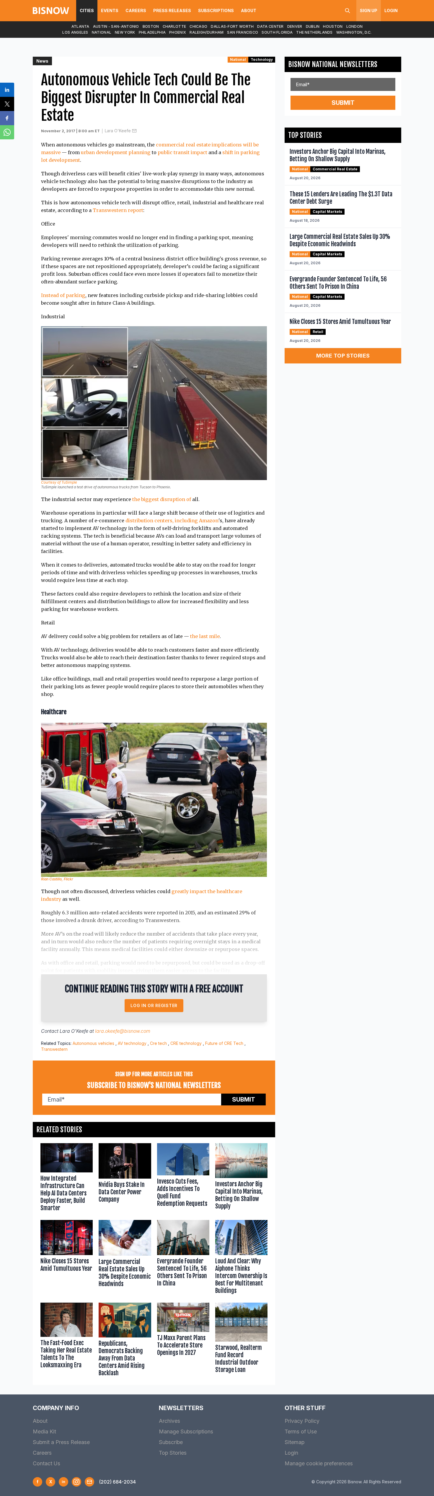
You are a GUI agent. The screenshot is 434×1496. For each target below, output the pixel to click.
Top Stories (173, 1453)
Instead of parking (63, 295)
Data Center (270, 26)
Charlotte (174, 26)
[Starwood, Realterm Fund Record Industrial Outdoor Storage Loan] (241, 1341)
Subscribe (171, 1442)
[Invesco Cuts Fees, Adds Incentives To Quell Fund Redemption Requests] (183, 1178)
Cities (87, 10)
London (354, 26)
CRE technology (186, 1043)
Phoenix (177, 32)
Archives (169, 1421)
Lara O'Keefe (118, 130)
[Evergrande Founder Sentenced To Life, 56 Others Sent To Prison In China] (183, 1258)
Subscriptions (216, 10)
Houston (332, 26)
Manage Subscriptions (186, 1431)
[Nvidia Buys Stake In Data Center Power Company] (125, 1178)
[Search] (347, 10)
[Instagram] (76, 1482)
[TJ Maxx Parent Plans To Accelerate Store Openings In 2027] (183, 1341)
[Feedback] (89, 1482)
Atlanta (80, 26)
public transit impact (182, 152)
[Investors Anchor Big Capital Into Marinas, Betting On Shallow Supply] (241, 1178)
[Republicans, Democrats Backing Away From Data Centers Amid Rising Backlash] (125, 1341)
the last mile (205, 636)
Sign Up (368, 10)
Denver (294, 26)
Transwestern (54, 1049)
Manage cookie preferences (319, 1463)
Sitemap (294, 1442)
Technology (262, 59)
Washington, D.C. (354, 32)
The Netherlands (314, 32)
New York (125, 32)
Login (391, 10)
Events (109, 10)
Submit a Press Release (61, 1442)
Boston (151, 26)
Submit (243, 1099)
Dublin (313, 26)
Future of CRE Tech (224, 1043)
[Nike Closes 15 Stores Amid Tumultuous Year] (66, 1258)
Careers (135, 10)
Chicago (198, 26)
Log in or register (153, 1005)
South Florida (277, 32)
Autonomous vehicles (93, 1043)
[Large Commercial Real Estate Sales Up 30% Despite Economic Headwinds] (125, 1258)
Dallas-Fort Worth (232, 26)
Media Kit (44, 1431)
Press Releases (172, 10)
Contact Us (46, 1463)
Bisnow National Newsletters (332, 64)
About (248, 10)
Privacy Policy (302, 1421)
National (101, 32)
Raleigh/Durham (206, 32)
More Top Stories (343, 356)
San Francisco (242, 32)
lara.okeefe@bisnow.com (122, 1031)
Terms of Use (301, 1431)
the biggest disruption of (161, 499)
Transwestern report (118, 210)
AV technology (132, 1043)
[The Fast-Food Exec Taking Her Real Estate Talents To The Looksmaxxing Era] (66, 1341)
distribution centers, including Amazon (171, 520)
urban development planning (116, 152)
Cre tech (158, 1043)
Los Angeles (75, 32)
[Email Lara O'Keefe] (134, 131)
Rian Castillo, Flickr (57, 879)
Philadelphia (152, 32)
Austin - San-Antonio (116, 26)
